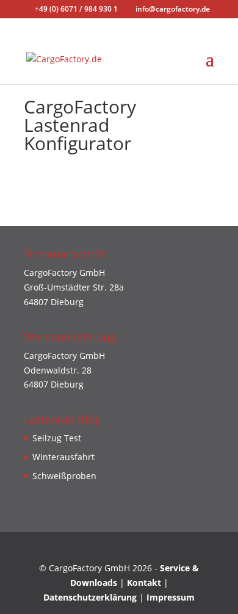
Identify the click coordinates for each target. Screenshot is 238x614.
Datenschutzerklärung (90, 597)
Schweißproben (64, 476)
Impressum (170, 597)
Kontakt (145, 582)
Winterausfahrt (63, 457)
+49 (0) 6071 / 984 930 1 (76, 9)
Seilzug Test (56, 438)
